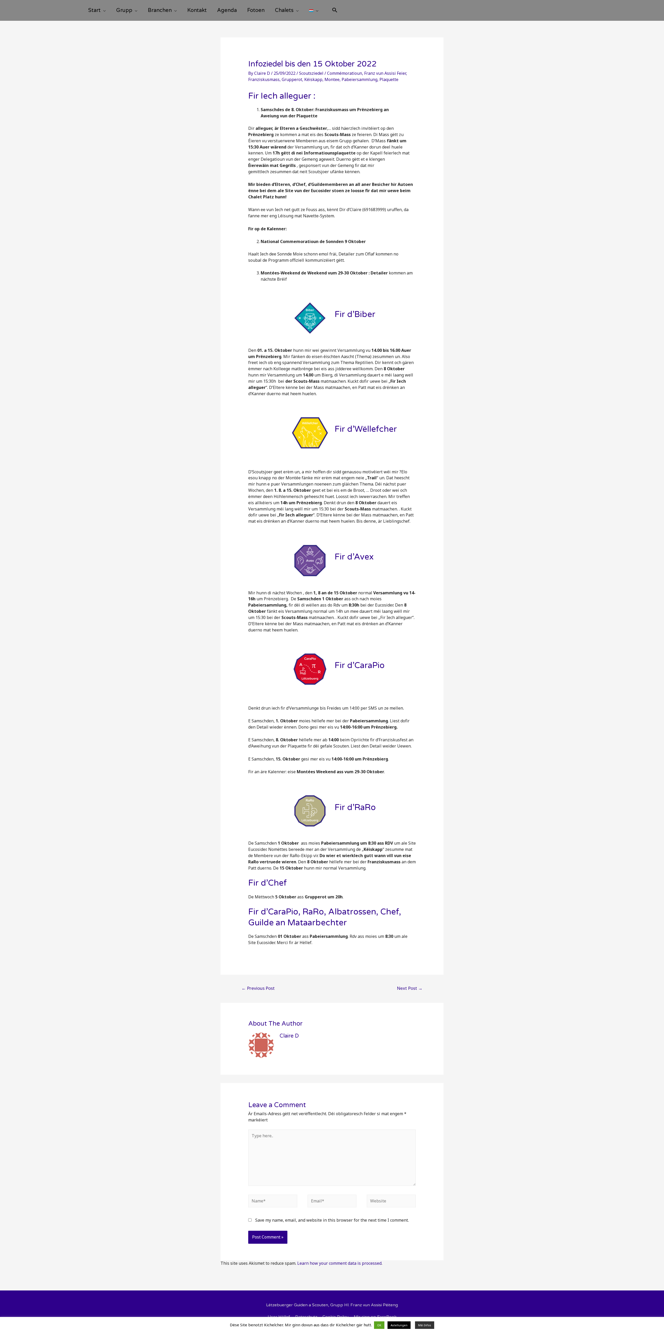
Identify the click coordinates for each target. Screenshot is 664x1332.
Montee (332, 79)
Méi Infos (424, 1325)
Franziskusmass (264, 79)
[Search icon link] (334, 11)
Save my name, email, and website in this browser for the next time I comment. (332, 1220)
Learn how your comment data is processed (339, 1263)
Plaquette (388, 79)
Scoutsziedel (311, 73)
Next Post (410, 988)
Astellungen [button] (399, 1325)
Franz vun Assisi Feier (385, 73)
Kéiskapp (313, 79)
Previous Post (258, 988)
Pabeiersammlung (359, 79)
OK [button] (379, 1325)
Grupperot (292, 79)
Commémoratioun (344, 73)
